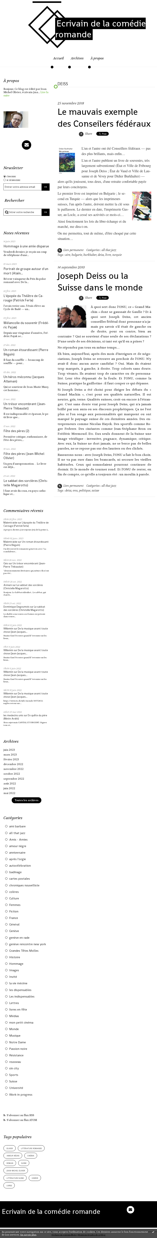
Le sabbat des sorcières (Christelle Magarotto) (25, 483)
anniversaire (17, 853)
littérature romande (31, 1148)
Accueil (58, 58)
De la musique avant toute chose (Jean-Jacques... (25, 630)
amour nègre (17, 846)
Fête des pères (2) (16, 431)
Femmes (14, 905)
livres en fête (18, 1010)
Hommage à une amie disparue (26, 246)
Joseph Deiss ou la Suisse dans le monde (100, 281)
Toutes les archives (26, 800)
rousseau (15, 1062)
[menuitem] (58, 60)
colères (14, 892)
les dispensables (20, 990)
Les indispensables (21, 996)
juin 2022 (9, 788)
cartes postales (19, 879)
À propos (97, 58)
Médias (14, 1016)
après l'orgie (17, 859)
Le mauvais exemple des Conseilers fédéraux (104, 117)
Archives (77, 58)
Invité (13, 977)
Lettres (14, 1003)
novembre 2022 (13, 769)
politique (84, 490)
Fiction (13, 911)
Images (14, 970)
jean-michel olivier (16, 1170)
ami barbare (17, 826)
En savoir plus (28, 1234)
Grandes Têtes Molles (23, 951)
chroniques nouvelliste (24, 885)
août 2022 (9, 783)
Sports (13, 1075)
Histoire (14, 957)
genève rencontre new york (27, 944)
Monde (14, 1029)
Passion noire (18, 1049)
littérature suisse (15, 1178)
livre (108, 255)
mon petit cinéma (21, 1023)
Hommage (16, 964)
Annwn (7, 585)
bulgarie (77, 255)
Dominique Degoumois (16, 606)
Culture (14, 898)
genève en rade (19, 938)
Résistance (16, 1055)
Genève (14, 931)
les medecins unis (13, 715)
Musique (14, 1036)
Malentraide (10, 522)
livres (9, 1185)
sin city (14, 1068)
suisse (23, 1163)
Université (16, 1088)
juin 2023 (9, 749)
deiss (101, 255)
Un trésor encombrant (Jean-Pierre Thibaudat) (24, 406)
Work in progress (20, 1095)
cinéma (30, 1155)
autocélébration (20, 866)
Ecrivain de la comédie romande (100, 29)
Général (14, 924)
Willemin (8, 628)
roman (10, 1163)
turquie (117, 255)
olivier (10, 1148)
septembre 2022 (13, 778)
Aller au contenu (15, 5)
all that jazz (17, 833)
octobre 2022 (11, 773)
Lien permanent (73, 250)
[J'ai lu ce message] (153, 1231)
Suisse (13, 1081)
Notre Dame (17, 1042)
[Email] (26, 145)
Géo (5, 563)
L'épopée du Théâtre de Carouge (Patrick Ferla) (23, 298)
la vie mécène (18, 983)
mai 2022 (9, 793)
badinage (15, 872)
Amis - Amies (18, 840)
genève (35, 1178)
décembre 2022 (13, 764)
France (13, 918)
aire (67, 255)
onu (75, 490)
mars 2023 (10, 754)
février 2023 (11, 759)
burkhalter (89, 255)
